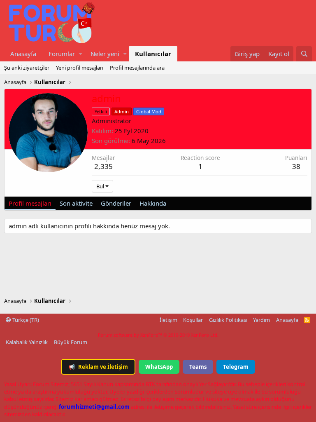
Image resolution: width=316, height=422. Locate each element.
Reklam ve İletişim (98, 366)
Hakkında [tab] (152, 203)
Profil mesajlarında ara (137, 67)
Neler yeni (105, 53)
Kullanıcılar (153, 53)
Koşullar (193, 320)
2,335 (103, 166)
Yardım (261, 320)
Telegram (236, 366)
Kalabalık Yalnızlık (27, 342)
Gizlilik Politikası (228, 320)
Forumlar (62, 53)
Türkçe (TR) (25, 320)
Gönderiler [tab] (116, 203)
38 (296, 166)
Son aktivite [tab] (76, 203)
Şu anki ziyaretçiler (26, 67)
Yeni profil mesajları (79, 67)
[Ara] (304, 53)
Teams (198, 366)
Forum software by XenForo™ (158, 335)
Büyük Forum (70, 342)
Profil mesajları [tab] (30, 203)
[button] (80, 53)
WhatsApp (159, 366)
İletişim (168, 320)
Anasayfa (23, 53)
